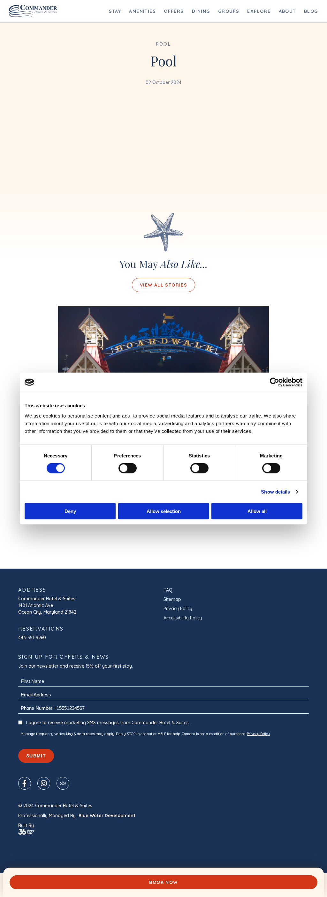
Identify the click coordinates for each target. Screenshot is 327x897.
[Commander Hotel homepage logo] (33, 11)
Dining (201, 11)
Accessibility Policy (183, 618)
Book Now (163, 882)
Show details (275, 491)
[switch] (127, 468)
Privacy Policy (178, 608)
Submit (36, 755)
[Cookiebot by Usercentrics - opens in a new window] (274, 382)
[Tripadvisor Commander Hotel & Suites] (63, 783)
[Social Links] (24, 783)
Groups (228, 11)
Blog (311, 11)
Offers (174, 11)
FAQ (168, 590)
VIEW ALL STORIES (163, 285)
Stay (115, 11)
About (287, 11)
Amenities (142, 11)
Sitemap (172, 599)
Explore (258, 11)
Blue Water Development (107, 815)
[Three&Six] (163, 832)
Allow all (257, 511)
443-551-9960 (32, 637)
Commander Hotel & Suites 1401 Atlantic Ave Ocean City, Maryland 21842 (47, 605)
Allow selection (164, 511)
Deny (70, 511)
